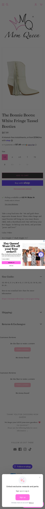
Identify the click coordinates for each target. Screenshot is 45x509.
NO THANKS (11, 265)
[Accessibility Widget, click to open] (41, 254)
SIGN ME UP (11, 262)
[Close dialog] (44, 241)
